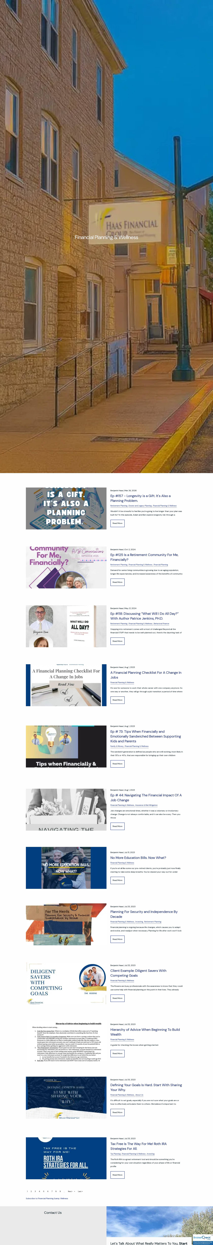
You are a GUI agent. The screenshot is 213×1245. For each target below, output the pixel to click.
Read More (117, 523)
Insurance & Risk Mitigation (146, 805)
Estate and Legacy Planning (140, 506)
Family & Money (117, 746)
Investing (139, 922)
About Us (139, 1095)
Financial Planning (161, 565)
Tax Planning (115, 1154)
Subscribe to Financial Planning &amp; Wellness (47, 1198)
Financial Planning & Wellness (165, 506)
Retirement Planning (118, 506)
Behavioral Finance (161, 624)
